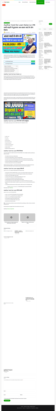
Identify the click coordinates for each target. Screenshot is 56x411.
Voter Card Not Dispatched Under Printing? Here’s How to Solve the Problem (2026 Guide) (48, 45)
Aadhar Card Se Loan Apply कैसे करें (10, 70)
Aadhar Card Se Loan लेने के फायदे (9, 71)
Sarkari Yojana (47, 2)
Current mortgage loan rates (8, 236)
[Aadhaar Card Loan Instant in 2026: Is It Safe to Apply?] (41, 68)
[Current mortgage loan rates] (8, 233)
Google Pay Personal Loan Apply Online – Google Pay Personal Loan (8, 370)
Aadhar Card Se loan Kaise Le (9, 67)
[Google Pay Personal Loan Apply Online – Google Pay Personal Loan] (8, 335)
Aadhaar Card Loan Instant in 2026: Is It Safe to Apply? (48, 67)
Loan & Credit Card (40, 2)
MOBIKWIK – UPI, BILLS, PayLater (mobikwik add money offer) (19, 232)
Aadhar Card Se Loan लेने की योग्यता (9, 69)
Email (5, 394)
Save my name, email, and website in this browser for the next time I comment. (16, 398)
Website (21, 394)
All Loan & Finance (25, 2)
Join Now (33, 61)
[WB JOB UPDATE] (5, 2)
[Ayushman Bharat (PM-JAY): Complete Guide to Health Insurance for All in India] (41, 54)
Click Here (11, 187)
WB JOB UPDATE (7, 32)
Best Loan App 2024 (10, 208)
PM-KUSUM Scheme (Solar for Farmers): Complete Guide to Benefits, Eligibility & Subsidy (47, 61)
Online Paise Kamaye (32, 2)
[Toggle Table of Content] (16, 66)
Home (19, 2)
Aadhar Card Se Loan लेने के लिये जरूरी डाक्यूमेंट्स (11, 68)
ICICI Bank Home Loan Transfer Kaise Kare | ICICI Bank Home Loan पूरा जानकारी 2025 (30, 298)
